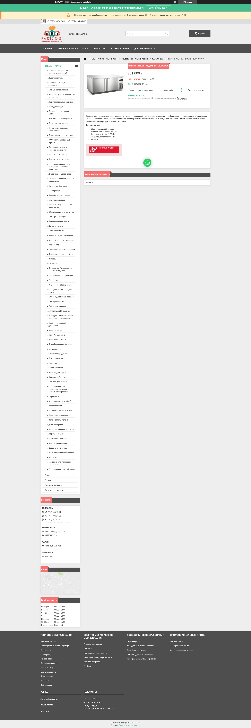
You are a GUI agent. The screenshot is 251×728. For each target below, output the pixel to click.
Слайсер (87, 666)
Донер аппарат (47, 676)
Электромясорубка (92, 662)
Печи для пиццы (56, 106)
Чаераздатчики (55, 406)
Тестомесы (88, 649)
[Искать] (166, 33)
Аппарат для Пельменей (59, 311)
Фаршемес (53, 457)
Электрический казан (58, 438)
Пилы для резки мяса (58, 123)
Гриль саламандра (49, 663)
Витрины (52, 259)
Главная (47, 48)
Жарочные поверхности (59, 221)
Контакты (99, 48)
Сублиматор (54, 263)
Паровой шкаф (47, 667)
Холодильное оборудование (119, 59)
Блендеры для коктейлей (60, 401)
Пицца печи (46, 650)
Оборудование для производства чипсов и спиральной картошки (59, 389)
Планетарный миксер (93, 644)
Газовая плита (176, 641)
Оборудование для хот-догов (61, 212)
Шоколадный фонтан (58, 377)
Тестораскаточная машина (95, 653)
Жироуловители (56, 434)
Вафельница (46, 685)
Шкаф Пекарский (48, 641)
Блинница (45, 681)
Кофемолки (54, 396)
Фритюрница (46, 654)
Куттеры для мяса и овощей (61, 297)
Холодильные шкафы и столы (140, 646)
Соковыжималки (56, 368)
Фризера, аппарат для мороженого (142, 659)
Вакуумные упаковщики (59, 159)
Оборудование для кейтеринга (62, 469)
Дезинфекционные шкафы (60, 344)
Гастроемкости (55, 349)
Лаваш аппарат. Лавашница (61, 235)
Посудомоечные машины (59, 415)
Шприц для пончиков (58, 448)
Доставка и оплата (145, 48)
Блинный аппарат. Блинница (61, 240)
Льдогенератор (133, 641)
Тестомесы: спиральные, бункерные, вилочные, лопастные (59, 166)
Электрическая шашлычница (61, 452)
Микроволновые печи (58, 443)
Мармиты (53, 363)
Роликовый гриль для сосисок (62, 249)
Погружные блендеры (58, 186)
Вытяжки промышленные (59, 195)
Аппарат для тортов (57, 372)
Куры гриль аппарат (57, 217)
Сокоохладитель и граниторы (140, 654)
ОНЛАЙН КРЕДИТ (159, 8)
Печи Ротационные (57, 335)
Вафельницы (54, 245)
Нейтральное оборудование (61, 119)
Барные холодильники (58, 90)
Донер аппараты (56, 226)
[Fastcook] (52, 33)
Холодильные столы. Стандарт (149, 59)
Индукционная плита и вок (181, 650)
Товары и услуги (67, 48)
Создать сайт (76, 2)
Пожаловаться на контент (129, 725)
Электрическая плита (179, 646)
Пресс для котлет (56, 358)
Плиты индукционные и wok (61, 135)
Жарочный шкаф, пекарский (61, 102)
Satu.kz (138, 723)
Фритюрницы (54, 191)
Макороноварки (47, 659)
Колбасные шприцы (57, 306)
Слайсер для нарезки (58, 382)
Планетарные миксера (58, 154)
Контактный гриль (48, 672)
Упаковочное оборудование (60, 285)
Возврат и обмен (120, 48)
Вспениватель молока (58, 420)
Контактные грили (56, 231)
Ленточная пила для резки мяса (98, 657)
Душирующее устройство (60, 174)
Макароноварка (55, 330)
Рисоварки (53, 280)
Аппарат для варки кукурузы (61, 429)
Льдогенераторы (56, 78)
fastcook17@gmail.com (55, 531)
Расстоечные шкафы (58, 339)
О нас (85, 48)
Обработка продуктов (58, 354)
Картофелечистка (56, 302)
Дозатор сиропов (56, 424)
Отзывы (49, 480)
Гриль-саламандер (57, 200)
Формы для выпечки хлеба (60, 410)
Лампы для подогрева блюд (61, 254)
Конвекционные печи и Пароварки (55, 646)
